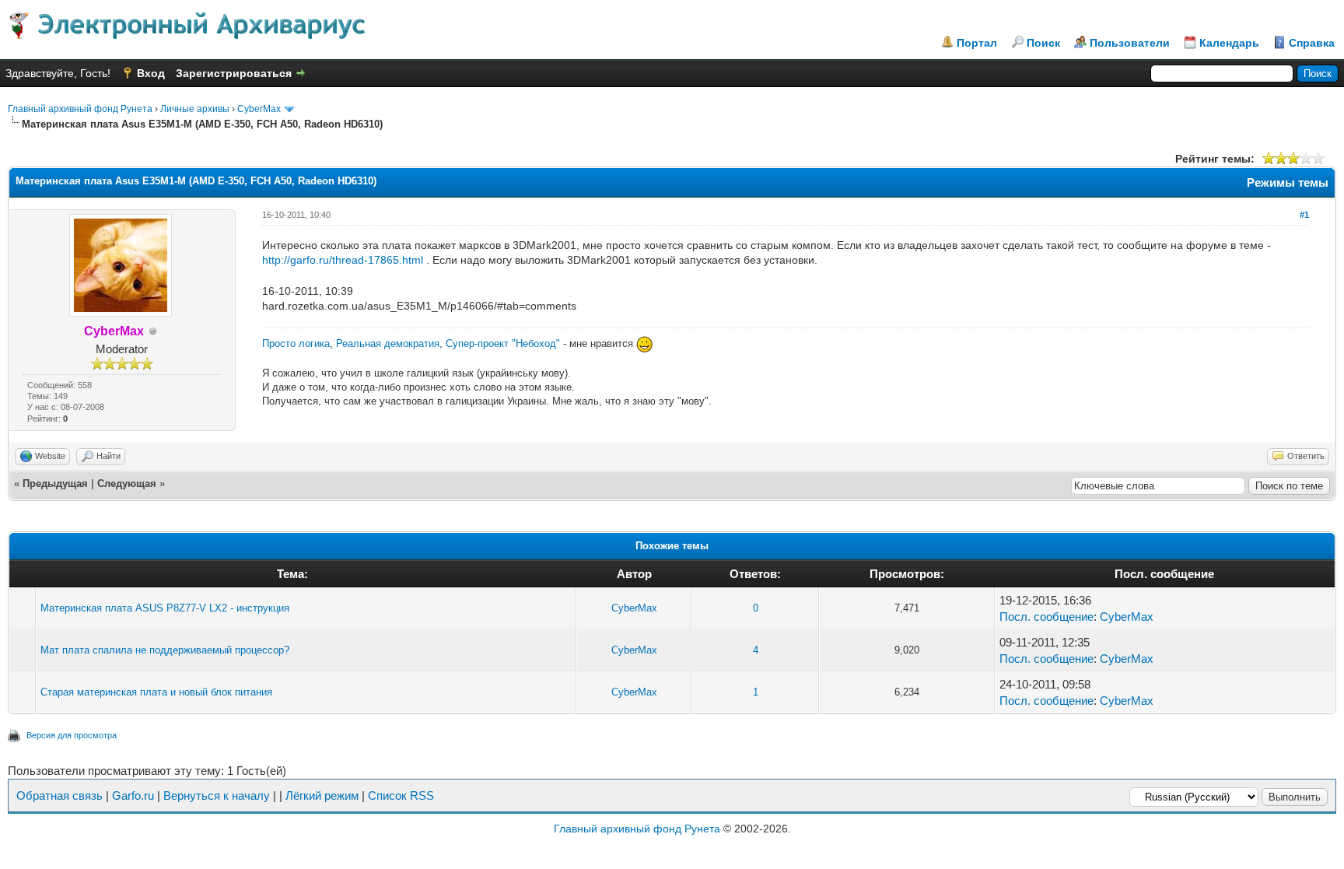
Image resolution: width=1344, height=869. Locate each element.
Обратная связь (59, 795)
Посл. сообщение (1046, 616)
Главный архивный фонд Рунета (80, 108)
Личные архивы (194, 108)
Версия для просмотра (71, 735)
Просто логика (296, 343)
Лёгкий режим (322, 795)
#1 (1304, 214)
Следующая (126, 483)
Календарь (1229, 43)
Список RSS (401, 795)
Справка (1312, 43)
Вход (151, 73)
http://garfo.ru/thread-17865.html (342, 260)
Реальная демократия (387, 343)
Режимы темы (1287, 182)
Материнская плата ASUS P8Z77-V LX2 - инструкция (164, 608)
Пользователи (1130, 43)
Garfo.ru (133, 795)
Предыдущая (55, 483)
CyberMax (259, 108)
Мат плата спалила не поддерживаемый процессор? (164, 650)
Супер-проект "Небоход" (503, 343)
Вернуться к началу (216, 795)
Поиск (1043, 43)
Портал (977, 43)
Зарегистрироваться (234, 73)
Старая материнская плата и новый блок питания (156, 692)
